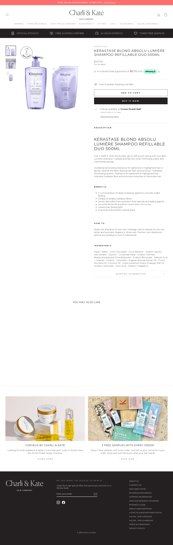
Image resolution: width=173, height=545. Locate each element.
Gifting (102, 24)
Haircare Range (37, 24)
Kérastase (101, 46)
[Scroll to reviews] (131, 77)
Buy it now (130, 101)
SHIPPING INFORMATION (140, 497)
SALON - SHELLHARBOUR (141, 520)
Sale (113, 24)
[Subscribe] (95, 494)
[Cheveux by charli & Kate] (45, 418)
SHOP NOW (128, 459)
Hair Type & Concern (63, 24)
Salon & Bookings (147, 24)
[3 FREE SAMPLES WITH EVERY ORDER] (128, 418)
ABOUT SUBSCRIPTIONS (140, 509)
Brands (19, 24)
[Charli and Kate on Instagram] (58, 502)
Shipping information (131, 274)
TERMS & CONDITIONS (139, 524)
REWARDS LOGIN (137, 505)
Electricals (86, 24)
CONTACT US (135, 485)
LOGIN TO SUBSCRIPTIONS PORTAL (145, 513)
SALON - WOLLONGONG (140, 517)
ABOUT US (134, 481)
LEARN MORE (45, 459)
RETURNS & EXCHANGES (140, 493)
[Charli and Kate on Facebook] (63, 502)
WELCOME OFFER (137, 489)
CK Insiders (126, 24)
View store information (109, 116)
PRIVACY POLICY (137, 528)
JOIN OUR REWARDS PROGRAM (144, 501)
